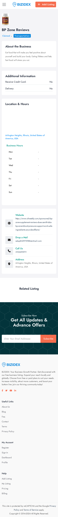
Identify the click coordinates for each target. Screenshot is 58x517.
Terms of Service (31, 509)
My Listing (6, 483)
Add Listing (48, 4)
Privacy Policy (8, 431)
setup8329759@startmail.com (28, 240)
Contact (5, 421)
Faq (3, 416)
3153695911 (20, 251)
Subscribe (48, 338)
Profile (5, 462)
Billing (4, 493)
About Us (6, 406)
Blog (4, 411)
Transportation (22, 35)
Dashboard (7, 457)
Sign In (5, 452)
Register (5, 447)
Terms (4, 426)
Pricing (5, 488)
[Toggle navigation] (4, 4)
